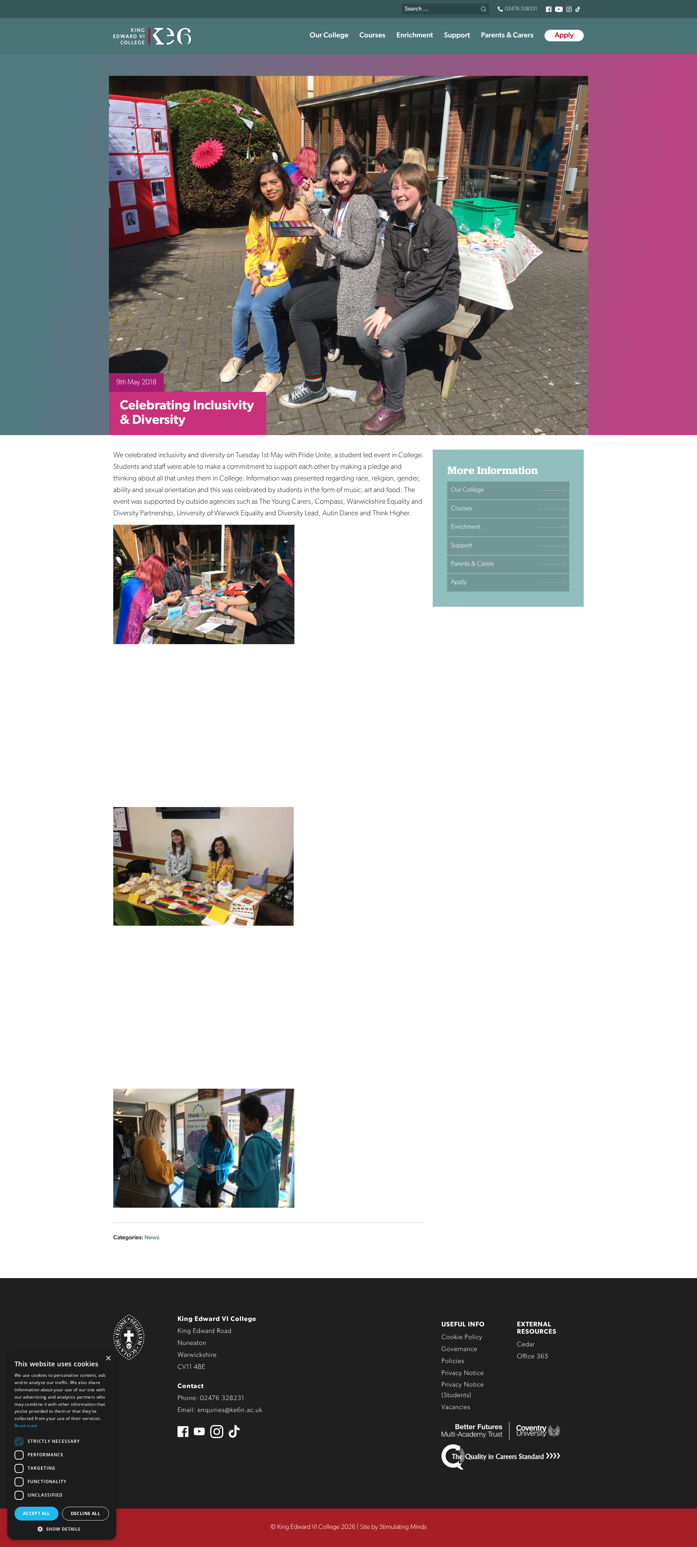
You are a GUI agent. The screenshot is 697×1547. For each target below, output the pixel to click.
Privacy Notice (462, 1373)
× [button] (108, 1358)
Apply (564, 35)
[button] (62, 1528)
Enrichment (414, 35)
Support (457, 35)
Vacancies (455, 1407)
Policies (452, 1361)
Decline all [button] (85, 1513)
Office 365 (533, 1357)
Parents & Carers (507, 35)
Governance (459, 1349)
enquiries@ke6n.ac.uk (229, 1410)
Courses (372, 35)
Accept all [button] (36, 1513)
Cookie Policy (461, 1337)
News (151, 1238)
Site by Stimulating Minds (393, 1527)
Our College (329, 35)
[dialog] (61, 1445)
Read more (26, 1426)
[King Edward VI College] (152, 36)
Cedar (526, 1345)
